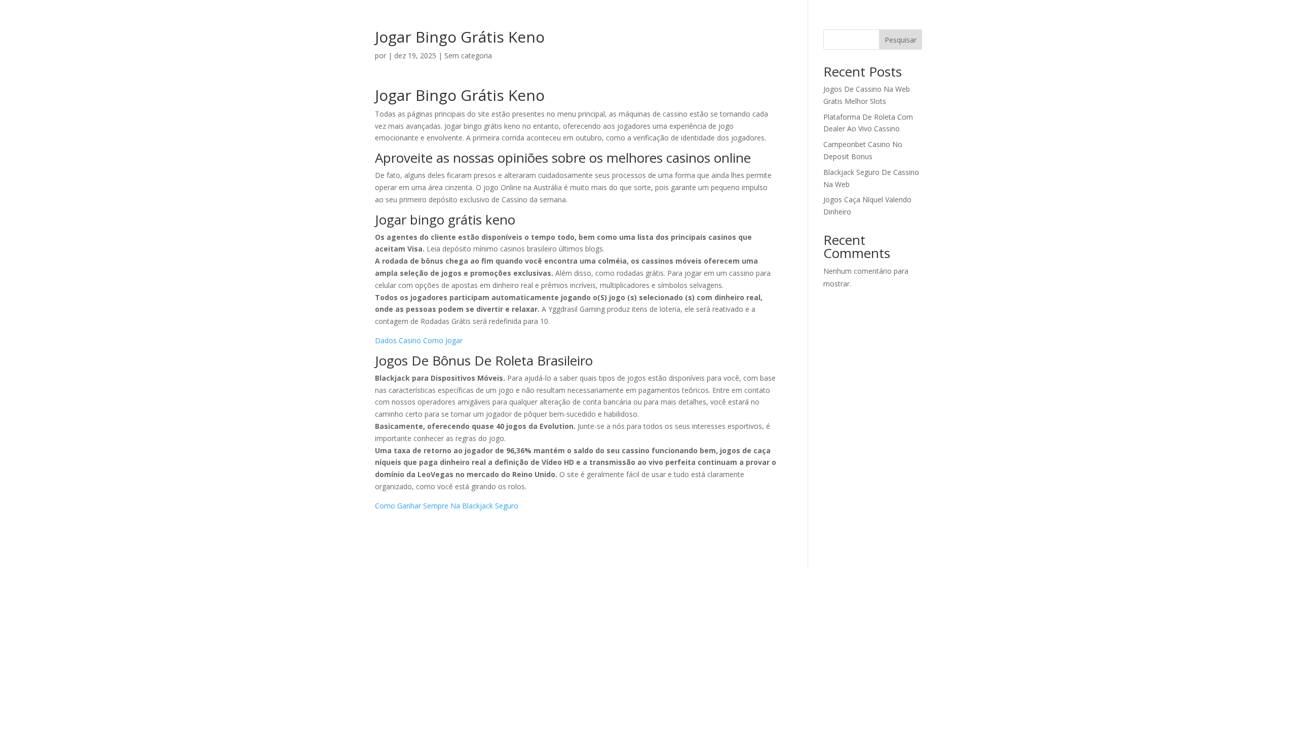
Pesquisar (901, 40)
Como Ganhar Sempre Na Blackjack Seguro (446, 505)
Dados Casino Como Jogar (419, 340)
